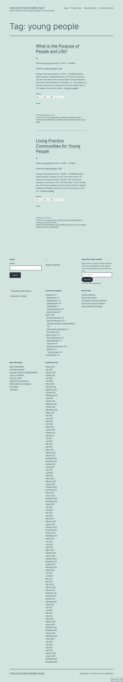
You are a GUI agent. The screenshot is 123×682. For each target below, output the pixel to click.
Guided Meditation (53, 341)
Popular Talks (76, 8)
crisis (78, 224)
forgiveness (59, 119)
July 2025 (49, 369)
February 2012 (51, 587)
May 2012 (49, 578)
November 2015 (51, 490)
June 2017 (49, 441)
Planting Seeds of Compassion (20, 384)
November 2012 (51, 561)
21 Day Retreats (53, 352)
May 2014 (49, 513)
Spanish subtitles (53, 312)
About (66, 8)
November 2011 (51, 596)
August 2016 (50, 467)
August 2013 (50, 538)
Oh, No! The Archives (89, 298)
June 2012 (49, 576)
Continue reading (71, 88)
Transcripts (14, 389)
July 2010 (49, 641)
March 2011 (50, 619)
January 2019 (50, 401)
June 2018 (49, 418)
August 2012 (50, 570)
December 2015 (51, 487)
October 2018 (50, 407)
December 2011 (51, 593)
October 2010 (50, 633)
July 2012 (49, 573)
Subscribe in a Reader (19, 296)
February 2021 (51, 372)
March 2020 (50, 384)
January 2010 (50, 656)
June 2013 (49, 544)
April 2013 (49, 547)
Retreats (78, 117)
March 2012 (50, 584)
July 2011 (49, 607)
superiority (39, 227)
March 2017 (50, 450)
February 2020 (51, 387)
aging (57, 224)
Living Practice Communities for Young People (58, 146)
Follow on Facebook (17, 375)
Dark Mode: (115, 680)
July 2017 (49, 438)
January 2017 (50, 455)
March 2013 (50, 550)
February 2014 (51, 521)
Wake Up (46, 227)
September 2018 (51, 409)
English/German (51, 220)
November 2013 (51, 530)
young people (54, 227)
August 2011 (50, 604)
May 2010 (49, 647)
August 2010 (50, 639)
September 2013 (51, 535)
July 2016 (49, 470)
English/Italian (52, 306)
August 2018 (50, 412)
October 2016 (50, 464)
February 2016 (51, 481)
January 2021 (50, 375)
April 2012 (49, 581)
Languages (49, 295)
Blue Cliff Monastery (54, 318)
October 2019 (50, 392)
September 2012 (51, 567)
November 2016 (51, 461)
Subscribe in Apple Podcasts (21, 291)
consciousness (71, 224)
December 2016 (51, 458)
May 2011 (49, 613)
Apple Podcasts (51, 69)
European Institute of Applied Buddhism (69, 220)
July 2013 (49, 541)
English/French (52, 300)
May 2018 (49, 421)
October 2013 (50, 533)
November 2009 (51, 662)
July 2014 (49, 507)
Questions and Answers (67, 117)
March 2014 (50, 518)
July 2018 (49, 415)
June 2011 (49, 610)
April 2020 (49, 381)
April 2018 (49, 424)
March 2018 (50, 427)
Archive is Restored (88, 295)
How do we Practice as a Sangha (93, 303)
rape (64, 119)
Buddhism (62, 224)
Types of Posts (51, 335)
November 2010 (51, 630)
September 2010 (51, 636)
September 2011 (51, 601)
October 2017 (50, 432)
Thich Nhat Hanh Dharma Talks (27, 8)
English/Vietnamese (54, 309)
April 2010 (49, 650)
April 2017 (49, 447)
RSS (60, 69)
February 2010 (51, 653)
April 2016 (49, 475)
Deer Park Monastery (52, 117)
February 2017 (51, 452)
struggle (83, 224)
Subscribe (87, 279)
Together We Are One (73, 119)
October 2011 (50, 598)
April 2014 (49, 515)
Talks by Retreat (90, 8)
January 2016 (50, 484)
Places (48, 315)
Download (47, 63)
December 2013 (51, 527)
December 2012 (51, 558)
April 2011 (49, 616)
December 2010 (51, 627)
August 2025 (50, 366)
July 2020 (49, 378)
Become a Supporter (53, 265)
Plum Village (51, 332)
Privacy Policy (84, 673)
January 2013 (50, 556)
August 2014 (50, 504)
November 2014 (51, 498)
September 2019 (51, 395)
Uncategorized (51, 355)
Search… (13, 263)
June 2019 (49, 398)
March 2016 (50, 478)
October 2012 (50, 564)
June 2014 (49, 510)
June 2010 (49, 644)
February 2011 (50, 621)
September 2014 (51, 501)
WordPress (109, 673)
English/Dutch (52, 298)
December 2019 (51, 389)
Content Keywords (106, 8)
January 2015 (50, 495)
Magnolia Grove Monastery (56, 329)
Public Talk (50, 343)
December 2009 (51, 659)
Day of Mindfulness (53, 338)
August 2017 (50, 435)
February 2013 (51, 553)
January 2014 (50, 524)
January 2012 (50, 590)
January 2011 (50, 624)
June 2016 (49, 472)
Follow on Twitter (16, 378)
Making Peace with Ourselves (92, 306)
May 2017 (49, 444)
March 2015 (50, 492)
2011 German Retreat (47, 224)
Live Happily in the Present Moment (94, 300)
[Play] (37, 58)
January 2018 (50, 429)
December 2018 (51, 404)
